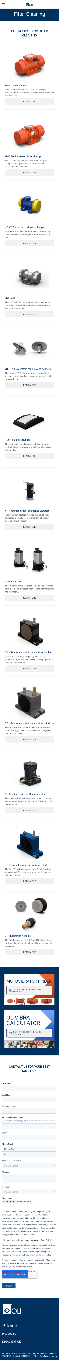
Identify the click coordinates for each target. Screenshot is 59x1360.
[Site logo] (29, 4)
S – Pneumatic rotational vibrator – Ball (26, 865)
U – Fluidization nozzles (18, 935)
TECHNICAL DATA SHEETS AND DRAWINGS (27, 990)
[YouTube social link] (12, 1326)
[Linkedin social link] (16, 1326)
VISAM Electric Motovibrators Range (24, 227)
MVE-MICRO (11, 298)
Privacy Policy (39, 1356)
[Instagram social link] (8, 1326)
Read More (29, 101)
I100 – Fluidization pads (18, 439)
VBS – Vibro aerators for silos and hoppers (28, 368)
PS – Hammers (13, 581)
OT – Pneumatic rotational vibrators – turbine (29, 723)
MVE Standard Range (16, 85)
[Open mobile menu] (3, 4)
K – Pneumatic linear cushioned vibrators (27, 510)
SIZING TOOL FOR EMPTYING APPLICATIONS (27, 1033)
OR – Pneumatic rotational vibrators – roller (28, 652)
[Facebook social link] (4, 1326)
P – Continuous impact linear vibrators (25, 794)
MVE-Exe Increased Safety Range (23, 156)
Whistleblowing (51, 1356)
